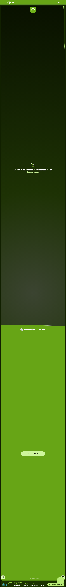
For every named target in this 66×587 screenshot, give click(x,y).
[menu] (63, 2)
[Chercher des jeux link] (59, 2)
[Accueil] (8, 2)
